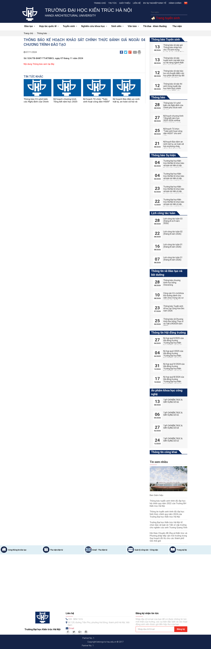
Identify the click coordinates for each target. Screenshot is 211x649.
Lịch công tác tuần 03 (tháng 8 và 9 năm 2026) (172, 221)
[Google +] (80, 632)
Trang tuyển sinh (167, 18)
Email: (71, 628)
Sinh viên (116, 26)
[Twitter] (74, 632)
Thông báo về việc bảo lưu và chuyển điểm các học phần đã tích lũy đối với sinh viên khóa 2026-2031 (173, 75)
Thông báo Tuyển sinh (165, 39)
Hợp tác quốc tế (48, 26)
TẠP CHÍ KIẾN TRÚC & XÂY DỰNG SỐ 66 (172, 401)
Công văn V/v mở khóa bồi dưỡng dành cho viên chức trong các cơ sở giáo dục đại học (173, 296)
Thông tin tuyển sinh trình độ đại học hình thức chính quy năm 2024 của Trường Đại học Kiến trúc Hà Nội (167, 514)
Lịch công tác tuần (163, 213)
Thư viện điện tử (56, 550)
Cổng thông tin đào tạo (17, 550)
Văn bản (132, 26)
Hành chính (175, 3)
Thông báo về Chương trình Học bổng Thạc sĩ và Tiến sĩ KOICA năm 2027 (173, 322)
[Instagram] (86, 632)
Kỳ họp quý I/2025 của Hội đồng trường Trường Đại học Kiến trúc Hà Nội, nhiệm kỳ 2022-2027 (173, 355)
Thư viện (177, 26)
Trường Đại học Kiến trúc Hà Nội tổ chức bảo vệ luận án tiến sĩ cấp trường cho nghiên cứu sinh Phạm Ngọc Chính (173, 178)
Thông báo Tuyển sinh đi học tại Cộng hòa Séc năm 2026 (173, 308)
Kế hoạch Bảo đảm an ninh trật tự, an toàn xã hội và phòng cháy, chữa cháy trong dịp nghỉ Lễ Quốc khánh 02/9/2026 (173, 147)
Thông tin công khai (164, 452)
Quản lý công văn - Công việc (146, 550)
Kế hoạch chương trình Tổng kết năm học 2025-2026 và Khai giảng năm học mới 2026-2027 (173, 120)
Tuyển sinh (69, 26)
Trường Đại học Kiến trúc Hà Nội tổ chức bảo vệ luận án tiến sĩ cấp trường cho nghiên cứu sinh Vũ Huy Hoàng (173, 204)
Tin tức (112, 3)
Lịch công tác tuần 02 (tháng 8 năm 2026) (172, 232)
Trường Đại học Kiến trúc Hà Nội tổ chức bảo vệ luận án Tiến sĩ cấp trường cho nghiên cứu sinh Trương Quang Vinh (168, 525)
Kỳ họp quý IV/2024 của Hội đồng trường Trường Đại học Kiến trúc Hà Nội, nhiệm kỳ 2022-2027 (173, 368)
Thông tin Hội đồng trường (168, 332)
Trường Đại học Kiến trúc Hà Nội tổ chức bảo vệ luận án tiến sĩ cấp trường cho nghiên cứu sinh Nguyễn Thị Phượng (173, 166)
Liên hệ (137, 3)
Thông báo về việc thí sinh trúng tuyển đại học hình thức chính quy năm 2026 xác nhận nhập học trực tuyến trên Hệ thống (172, 89)
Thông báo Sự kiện (163, 155)
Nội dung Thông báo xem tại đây (39, 64)
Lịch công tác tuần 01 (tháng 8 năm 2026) (172, 245)
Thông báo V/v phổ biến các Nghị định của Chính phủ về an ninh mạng (36, 102)
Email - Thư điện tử (99, 550)
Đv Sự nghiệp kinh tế (154, 3)
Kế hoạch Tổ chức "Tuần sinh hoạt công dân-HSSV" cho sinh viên (96, 102)
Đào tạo (28, 26)
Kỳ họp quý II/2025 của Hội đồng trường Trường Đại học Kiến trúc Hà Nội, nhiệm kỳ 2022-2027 (173, 342)
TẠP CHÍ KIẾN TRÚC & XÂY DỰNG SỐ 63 (172, 439)
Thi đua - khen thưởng (155, 26)
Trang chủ (100, 3)
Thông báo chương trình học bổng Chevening (171, 282)
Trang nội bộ (182, 550)
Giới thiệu (124, 3)
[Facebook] (68, 632)
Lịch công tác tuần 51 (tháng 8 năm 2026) (172, 258)
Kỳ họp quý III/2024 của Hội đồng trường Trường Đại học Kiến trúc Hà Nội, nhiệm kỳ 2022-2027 (173, 381)
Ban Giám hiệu (156, 495)
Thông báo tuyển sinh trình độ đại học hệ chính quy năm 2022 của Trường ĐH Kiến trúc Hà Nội (168, 503)
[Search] (184, 12)
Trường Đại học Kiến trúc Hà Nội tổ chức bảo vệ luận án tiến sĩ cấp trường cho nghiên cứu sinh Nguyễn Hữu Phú (173, 191)
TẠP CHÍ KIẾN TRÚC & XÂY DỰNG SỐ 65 (172, 414)
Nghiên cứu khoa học (93, 26)
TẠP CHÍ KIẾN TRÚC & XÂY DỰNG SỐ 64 (172, 426)
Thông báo (42, 33)
